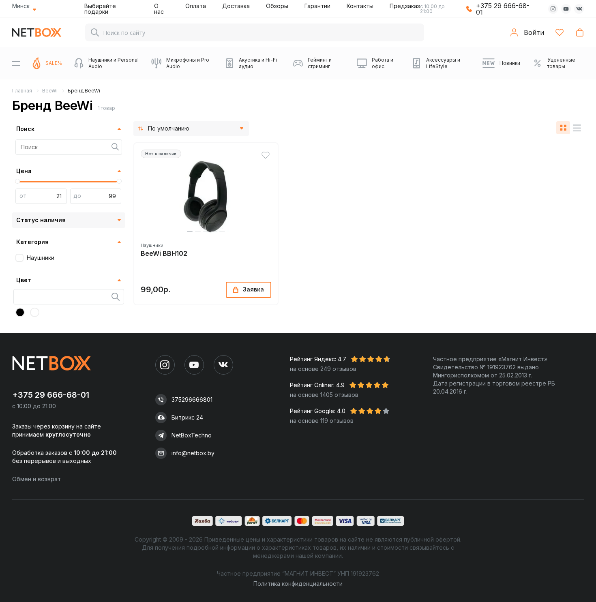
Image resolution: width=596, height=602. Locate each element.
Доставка (236, 5)
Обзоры (277, 5)
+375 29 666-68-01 (503, 8)
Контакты (360, 5)
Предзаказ (405, 5)
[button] (190, 231)
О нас (159, 8)
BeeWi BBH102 (164, 253)
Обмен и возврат (36, 479)
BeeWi (50, 91)
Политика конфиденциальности (298, 583)
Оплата (195, 5)
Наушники (40, 257)
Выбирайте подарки (100, 8)
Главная (22, 91)
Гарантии (317, 5)
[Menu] (16, 63)
